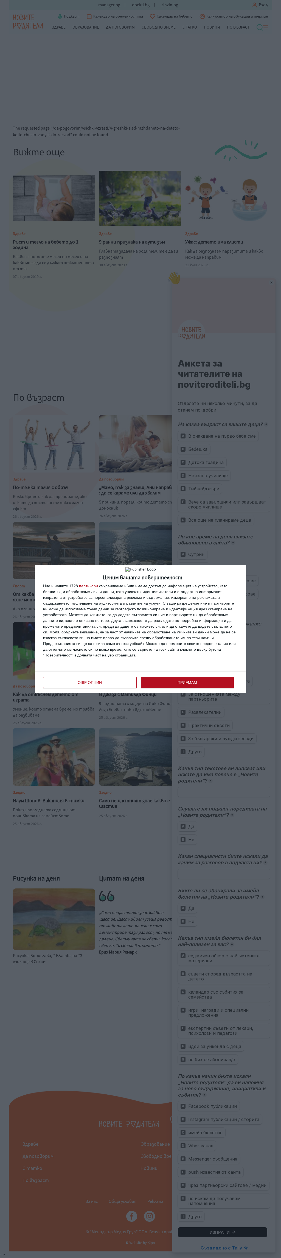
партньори (88, 586)
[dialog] (140, 629)
